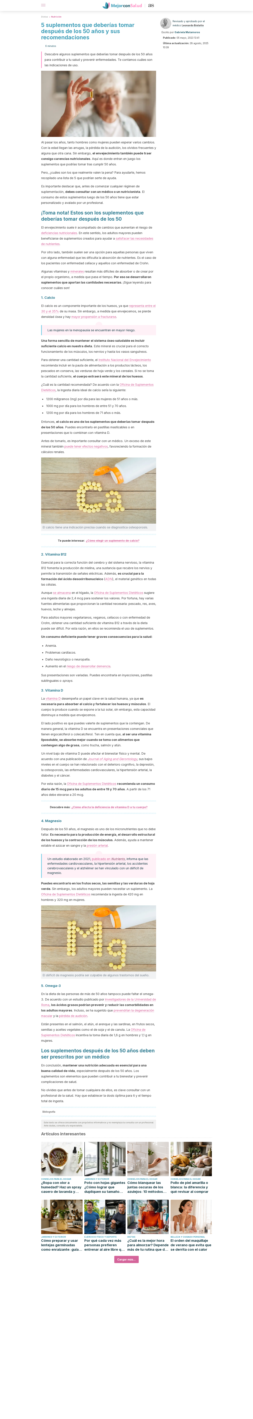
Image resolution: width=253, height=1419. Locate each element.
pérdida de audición (73, 1016)
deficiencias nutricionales (59, 233)
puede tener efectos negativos (86, 446)
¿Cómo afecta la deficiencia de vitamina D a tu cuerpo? (109, 807)
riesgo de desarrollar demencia (88, 666)
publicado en (108, 859)
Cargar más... (126, 1259)
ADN (108, 579)
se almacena (62, 593)
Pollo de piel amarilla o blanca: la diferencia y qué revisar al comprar (189, 1187)
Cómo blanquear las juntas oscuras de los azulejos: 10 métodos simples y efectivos (145, 1187)
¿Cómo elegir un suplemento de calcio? (112, 540)
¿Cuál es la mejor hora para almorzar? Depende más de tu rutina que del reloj (148, 1245)
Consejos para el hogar (56, 1179)
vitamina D (53, 698)
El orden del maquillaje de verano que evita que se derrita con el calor (191, 1245)
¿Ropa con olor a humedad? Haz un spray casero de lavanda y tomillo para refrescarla (61, 1187)
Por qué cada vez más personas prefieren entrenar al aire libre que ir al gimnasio (104, 1245)
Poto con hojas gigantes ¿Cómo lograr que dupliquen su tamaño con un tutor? (104, 1187)
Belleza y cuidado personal (188, 1237)
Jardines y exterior (96, 1179)
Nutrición (56, 16)
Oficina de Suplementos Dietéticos (118, 593)
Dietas (44, 16)
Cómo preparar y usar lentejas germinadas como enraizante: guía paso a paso (60, 1245)
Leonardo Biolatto (193, 25)
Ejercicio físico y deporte (100, 1237)
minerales (77, 271)
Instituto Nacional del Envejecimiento (124, 360)
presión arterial (97, 845)
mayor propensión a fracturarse (93, 317)
